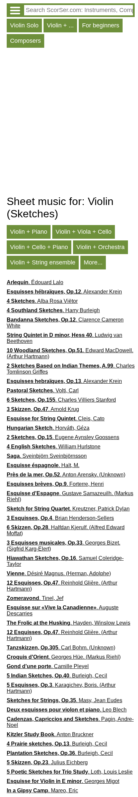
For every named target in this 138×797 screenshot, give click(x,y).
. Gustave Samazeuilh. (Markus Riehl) (70, 496)
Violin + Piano (28, 231)
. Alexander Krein (64, 291)
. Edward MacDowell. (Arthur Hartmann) (70, 353)
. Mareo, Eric (42, 790)
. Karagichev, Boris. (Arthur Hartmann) (61, 688)
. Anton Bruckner (50, 734)
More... (93, 262)
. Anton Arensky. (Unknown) (66, 474)
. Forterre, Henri (55, 484)
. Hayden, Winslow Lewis (68, 623)
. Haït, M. (43, 465)
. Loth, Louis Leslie (70, 772)
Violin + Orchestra (100, 247)
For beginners (100, 25)
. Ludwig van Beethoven (64, 338)
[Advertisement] (69, 123)
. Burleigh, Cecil (57, 675)
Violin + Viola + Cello (84, 231)
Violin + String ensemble (42, 262)
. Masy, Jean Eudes (64, 700)
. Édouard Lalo (35, 282)
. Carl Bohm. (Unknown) (61, 647)
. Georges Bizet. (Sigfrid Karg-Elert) (63, 546)
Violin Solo (24, 25)
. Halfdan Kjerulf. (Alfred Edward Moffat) (66, 530)
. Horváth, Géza (48, 428)
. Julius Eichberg (47, 762)
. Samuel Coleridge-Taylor (65, 561)
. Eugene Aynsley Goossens (63, 437)
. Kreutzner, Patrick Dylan (68, 509)
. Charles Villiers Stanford (61, 400)
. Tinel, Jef (35, 598)
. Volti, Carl (43, 390)
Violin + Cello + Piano (39, 247)
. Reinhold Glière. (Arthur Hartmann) (62, 586)
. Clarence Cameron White (65, 323)
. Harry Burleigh (53, 310)
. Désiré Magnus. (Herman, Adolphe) (59, 573)
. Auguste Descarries (63, 610)
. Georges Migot (63, 781)
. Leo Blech (67, 710)
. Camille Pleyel (48, 666)
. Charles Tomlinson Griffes (71, 369)
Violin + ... (60, 25)
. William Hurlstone (53, 446)
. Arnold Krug (43, 409)
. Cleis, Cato (56, 418)
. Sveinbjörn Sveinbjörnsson (47, 456)
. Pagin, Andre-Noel (70, 722)
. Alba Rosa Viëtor (42, 301)
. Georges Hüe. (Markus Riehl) (64, 657)
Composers (25, 40)
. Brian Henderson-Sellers (60, 518)
